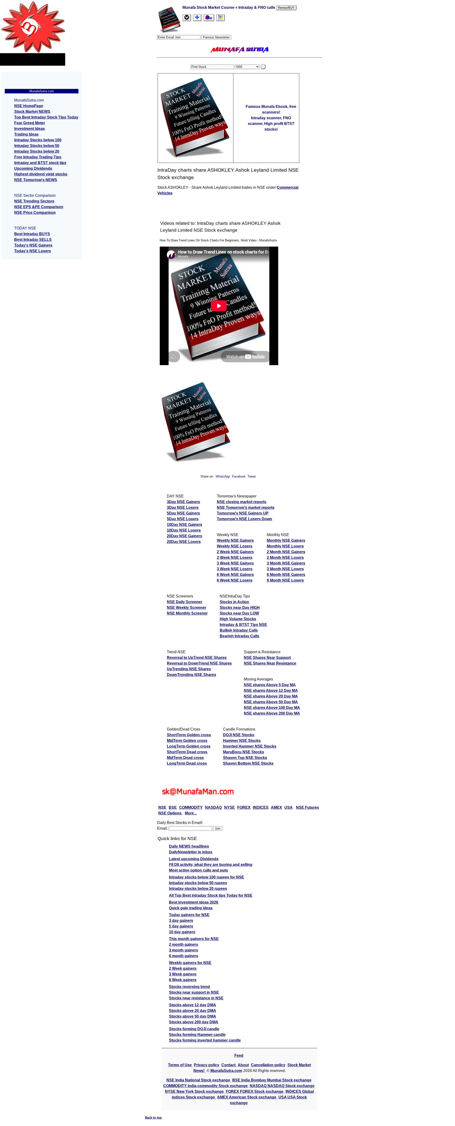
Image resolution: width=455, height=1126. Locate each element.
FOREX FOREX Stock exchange (255, 1091)
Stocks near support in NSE (194, 992)
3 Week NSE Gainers (235, 563)
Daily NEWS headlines (189, 846)
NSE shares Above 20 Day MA (271, 696)
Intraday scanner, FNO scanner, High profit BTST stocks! (271, 123)
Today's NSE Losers (32, 251)
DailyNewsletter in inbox (190, 852)
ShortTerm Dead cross (187, 752)
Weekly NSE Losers (234, 546)
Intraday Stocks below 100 (37, 140)
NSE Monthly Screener (187, 613)
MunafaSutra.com (226, 1071)
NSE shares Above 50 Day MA (271, 702)
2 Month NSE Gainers (286, 552)
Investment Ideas (29, 129)
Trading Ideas (26, 134)
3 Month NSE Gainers (286, 563)
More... (191, 813)
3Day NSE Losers (183, 508)
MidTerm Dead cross (185, 758)
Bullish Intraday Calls (239, 630)
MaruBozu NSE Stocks (243, 752)
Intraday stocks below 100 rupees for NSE (206, 877)
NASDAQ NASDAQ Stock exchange (282, 1086)
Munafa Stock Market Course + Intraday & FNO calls (229, 7)
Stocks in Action (234, 602)
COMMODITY (191, 807)
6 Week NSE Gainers (235, 575)
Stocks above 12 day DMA (192, 1005)
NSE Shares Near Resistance (270, 663)
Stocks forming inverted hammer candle (205, 1040)
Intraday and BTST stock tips (40, 163)
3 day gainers (181, 921)
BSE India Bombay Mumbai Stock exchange (271, 1080)
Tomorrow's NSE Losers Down (244, 519)
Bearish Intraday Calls (239, 636)
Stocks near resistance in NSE (196, 998)
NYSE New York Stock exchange (195, 1091)
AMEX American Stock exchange (247, 1097)
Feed (238, 1055)
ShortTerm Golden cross (189, 735)
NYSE (229, 807)
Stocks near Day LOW (239, 613)
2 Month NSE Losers (285, 558)
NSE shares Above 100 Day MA (272, 708)
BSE (173, 807)
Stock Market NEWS (32, 112)
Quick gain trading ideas (191, 908)
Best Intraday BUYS (32, 234)
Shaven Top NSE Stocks (245, 758)
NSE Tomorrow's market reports (245, 508)
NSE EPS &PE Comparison (38, 207)
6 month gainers (183, 956)
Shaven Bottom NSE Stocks (248, 763)
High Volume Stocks (238, 619)
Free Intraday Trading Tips (37, 157)
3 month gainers (183, 950)
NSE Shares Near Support (267, 658)
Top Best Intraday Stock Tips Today (46, 117)
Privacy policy (206, 1065)
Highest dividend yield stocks (40, 174)
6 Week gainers (182, 980)
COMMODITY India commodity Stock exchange (206, 1086)
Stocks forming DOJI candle (194, 1029)
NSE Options (170, 813)
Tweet (252, 476)
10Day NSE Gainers (184, 525)
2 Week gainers (182, 968)
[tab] (186, 17)
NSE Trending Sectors (34, 201)
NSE (162, 807)
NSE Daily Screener (184, 602)
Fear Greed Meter (29, 123)
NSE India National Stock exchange (198, 1080)
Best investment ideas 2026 (193, 902)
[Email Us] (208, 17)
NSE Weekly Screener (186, 608)
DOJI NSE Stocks (238, 735)
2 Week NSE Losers (234, 558)
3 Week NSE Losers (234, 569)
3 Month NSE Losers (285, 569)
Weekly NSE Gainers (235, 540)
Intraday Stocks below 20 (36, 151)
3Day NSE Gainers (183, 502)
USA (288, 807)
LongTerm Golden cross (188, 746)
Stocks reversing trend (189, 987)
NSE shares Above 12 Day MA (271, 691)
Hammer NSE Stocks (242, 741)
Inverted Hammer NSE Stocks (249, 746)
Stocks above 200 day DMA (193, 1022)
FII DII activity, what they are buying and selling (210, 865)
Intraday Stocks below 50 (36, 146)
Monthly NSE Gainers (286, 540)
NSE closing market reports (241, 502)
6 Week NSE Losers (234, 580)
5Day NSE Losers (183, 519)
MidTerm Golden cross (187, 741)
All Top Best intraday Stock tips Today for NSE (210, 895)
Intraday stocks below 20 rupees (198, 889)
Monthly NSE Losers (285, 546)
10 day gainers (182, 932)
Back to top (153, 1117)
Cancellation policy (268, 1065)
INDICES (260, 807)
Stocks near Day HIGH (240, 608)
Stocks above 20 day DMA (192, 1011)
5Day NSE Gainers (183, 513)
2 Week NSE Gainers (235, 552)
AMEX (276, 807)
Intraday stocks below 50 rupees (198, 883)
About (243, 1065)
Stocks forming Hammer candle (197, 1035)
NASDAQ (213, 807)
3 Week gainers (182, 974)
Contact (229, 1065)
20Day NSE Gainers (184, 536)
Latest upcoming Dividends (193, 859)
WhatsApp (223, 476)
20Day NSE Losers (184, 542)
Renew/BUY (286, 7)
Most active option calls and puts (198, 870)
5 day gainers (181, 926)
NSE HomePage (28, 106)
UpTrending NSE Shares (189, 669)
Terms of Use (180, 1065)
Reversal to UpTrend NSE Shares (197, 658)
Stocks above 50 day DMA (192, 1016)
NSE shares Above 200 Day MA (272, 713)
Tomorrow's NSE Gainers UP (242, 513)
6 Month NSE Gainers (286, 575)
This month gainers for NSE (194, 939)
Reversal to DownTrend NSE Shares (199, 663)
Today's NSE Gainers (33, 245)
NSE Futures (307, 807)
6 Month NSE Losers (285, 580)
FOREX (243, 807)
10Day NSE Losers (184, 530)
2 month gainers (183, 944)
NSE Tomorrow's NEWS (35, 180)
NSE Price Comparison (35, 213)
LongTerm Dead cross (187, 763)
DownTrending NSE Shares (191, 675)
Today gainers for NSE (189, 915)
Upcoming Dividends (33, 168)
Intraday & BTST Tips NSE (243, 625)
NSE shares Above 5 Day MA (270, 685)
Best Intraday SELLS (33, 240)
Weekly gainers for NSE (190, 963)
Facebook (239, 476)
